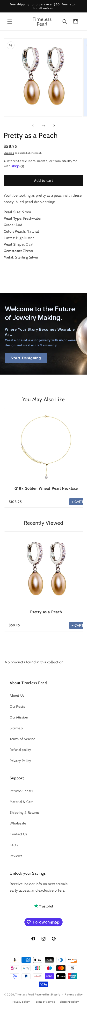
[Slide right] (54, 125)
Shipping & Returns (25, 812)
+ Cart (78, 502)
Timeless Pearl (24, 994)
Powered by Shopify (47, 994)
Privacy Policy (20, 761)
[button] (9, 21)
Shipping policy (69, 1001)
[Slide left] (33, 125)
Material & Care (21, 802)
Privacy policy (21, 1001)
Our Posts (17, 706)
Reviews (16, 856)
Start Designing (26, 358)
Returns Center (21, 791)
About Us (17, 695)
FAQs (14, 845)
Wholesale (18, 823)
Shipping (9, 152)
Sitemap (16, 728)
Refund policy (20, 749)
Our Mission (19, 717)
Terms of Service (22, 739)
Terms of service (44, 1001)
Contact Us (18, 834)
